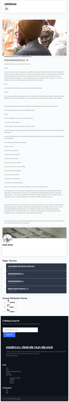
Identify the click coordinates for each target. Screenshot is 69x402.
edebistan (10, 4)
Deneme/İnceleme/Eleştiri (13, 371)
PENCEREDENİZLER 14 (15, 281)
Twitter (12, 307)
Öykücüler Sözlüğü (15, 378)
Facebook (12, 302)
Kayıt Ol (9, 334)
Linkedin (12, 311)
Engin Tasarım (17, 398)
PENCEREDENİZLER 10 (15, 274)
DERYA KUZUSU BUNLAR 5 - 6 (18, 289)
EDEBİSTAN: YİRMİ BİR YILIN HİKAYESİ (29, 347)
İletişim (12, 383)
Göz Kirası (9, 374)
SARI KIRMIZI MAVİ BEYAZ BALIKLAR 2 (21, 266)
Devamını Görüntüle (12, 355)
